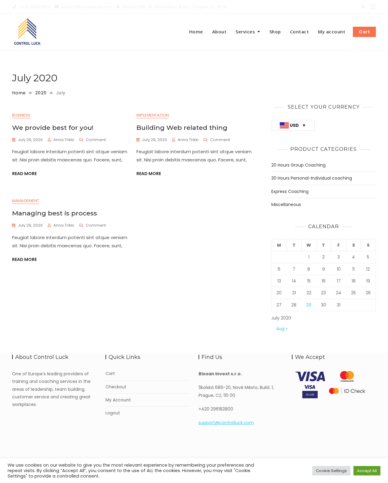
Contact (299, 32)
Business (21, 115)
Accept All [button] (367, 471)
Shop (275, 32)
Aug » (281, 329)
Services (245, 32)
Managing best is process (54, 213)
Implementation (152, 115)
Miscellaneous (286, 205)
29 (308, 305)
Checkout (115, 387)
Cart (364, 32)
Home (196, 32)
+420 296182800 (34, 7)
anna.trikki (63, 140)
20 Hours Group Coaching (298, 165)
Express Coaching (290, 191)
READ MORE (24, 174)
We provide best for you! (52, 127)
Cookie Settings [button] (331, 471)
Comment (96, 140)
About (219, 32)
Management (25, 201)
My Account (118, 400)
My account (331, 32)
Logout (112, 413)
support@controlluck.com (86, 7)
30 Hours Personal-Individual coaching (311, 178)
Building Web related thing (181, 127)
